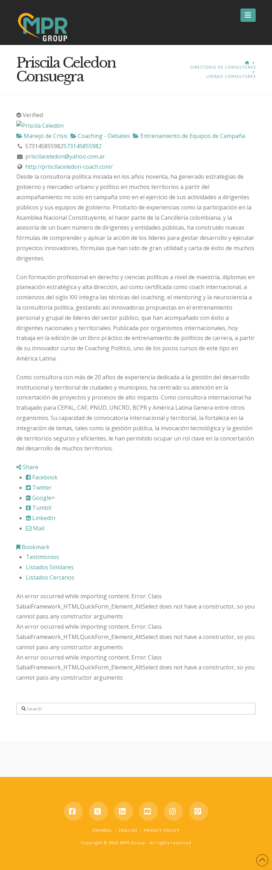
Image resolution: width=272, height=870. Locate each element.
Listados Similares (50, 567)
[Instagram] (173, 811)
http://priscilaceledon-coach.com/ (69, 167)
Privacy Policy (162, 830)
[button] (248, 15)
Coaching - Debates (103, 136)
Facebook (44, 477)
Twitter (41, 487)
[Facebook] (73, 811)
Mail (38, 528)
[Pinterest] (198, 811)
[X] (98, 811)
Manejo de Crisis (45, 136)
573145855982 (82, 146)
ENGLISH (128, 830)
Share (29, 467)
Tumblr (41, 508)
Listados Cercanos (50, 577)
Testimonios (42, 557)
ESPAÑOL (102, 830)
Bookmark (35, 547)
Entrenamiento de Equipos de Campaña (192, 136)
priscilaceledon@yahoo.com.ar (65, 156)
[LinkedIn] (123, 811)
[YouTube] (148, 811)
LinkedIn (43, 518)
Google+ (43, 498)
